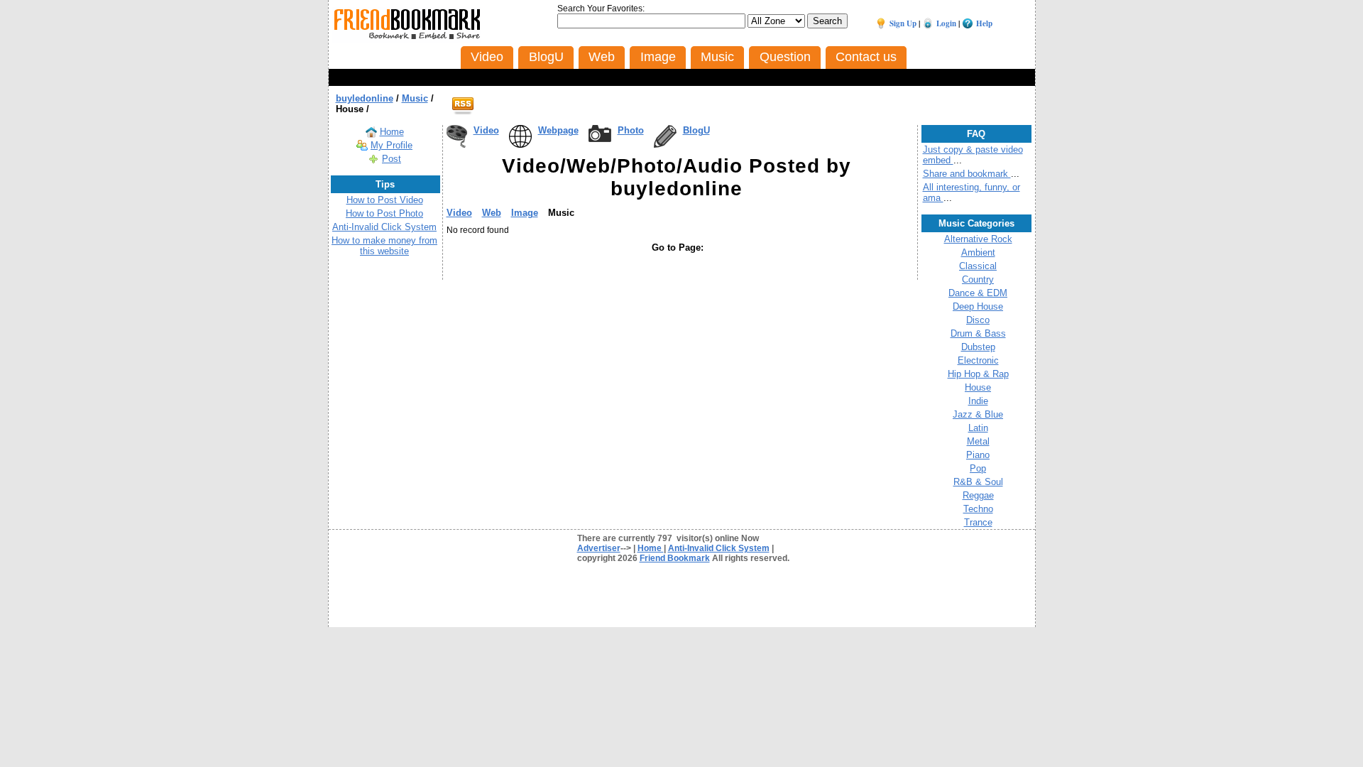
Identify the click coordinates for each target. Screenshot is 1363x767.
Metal (978, 441)
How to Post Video (384, 200)
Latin (978, 428)
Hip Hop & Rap (978, 374)
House (978, 387)
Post (391, 158)
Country (978, 279)
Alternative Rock (978, 239)
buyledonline (364, 98)
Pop (978, 468)
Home (392, 131)
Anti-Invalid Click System (384, 227)
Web (491, 212)
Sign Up (902, 23)
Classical (978, 266)
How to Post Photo (384, 213)
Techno (978, 509)
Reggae (978, 495)
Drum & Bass (978, 333)
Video (486, 130)
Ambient (978, 252)
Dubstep (978, 347)
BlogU (696, 130)
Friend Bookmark (675, 558)
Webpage (558, 130)
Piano (978, 455)
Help (984, 23)
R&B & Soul (978, 482)
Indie (978, 401)
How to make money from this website (384, 245)
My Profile (391, 145)
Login (946, 23)
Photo (631, 130)
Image (524, 212)
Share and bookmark (967, 173)
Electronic (978, 360)
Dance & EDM (977, 293)
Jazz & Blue (978, 414)
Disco (978, 320)
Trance (978, 522)
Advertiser (598, 548)
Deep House (978, 306)
